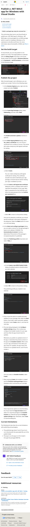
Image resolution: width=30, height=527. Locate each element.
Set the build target (6, 24)
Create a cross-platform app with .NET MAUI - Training (14, 491)
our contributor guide (17, 451)
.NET (7, 4)
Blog (20, 521)
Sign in (27, 1)
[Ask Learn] (25, 5)
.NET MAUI (12, 4)
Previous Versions (13, 521)
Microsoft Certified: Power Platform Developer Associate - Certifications (14, 500)
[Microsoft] (15, 2)
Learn (2, 4)
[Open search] (23, 2)
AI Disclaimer (4, 521)
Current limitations (6, 27)
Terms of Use (4, 525)
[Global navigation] (1, 2)
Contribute (3, 523)
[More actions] (27, 5)
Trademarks (11, 525)
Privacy (9, 523)
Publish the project (6, 26)
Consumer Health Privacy (20, 523)
